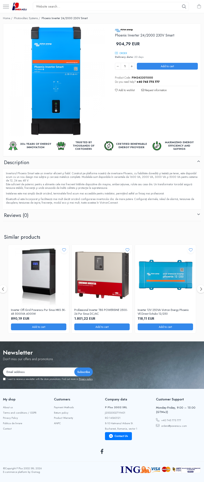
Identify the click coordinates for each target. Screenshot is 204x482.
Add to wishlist (126, 90)
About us (8, 407)
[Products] (6, 6)
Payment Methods (64, 407)
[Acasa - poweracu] (19, 7)
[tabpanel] (55, 81)
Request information (155, 90)
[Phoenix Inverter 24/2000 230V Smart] (55, 81)
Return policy (61, 413)
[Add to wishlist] (64, 249)
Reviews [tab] (16, 215)
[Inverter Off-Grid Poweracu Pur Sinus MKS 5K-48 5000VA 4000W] (38, 275)
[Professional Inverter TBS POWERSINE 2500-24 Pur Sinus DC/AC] (102, 275)
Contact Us (121, 436)
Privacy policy (86, 379)
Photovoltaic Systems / (27, 18)
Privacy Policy (10, 418)
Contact (7, 429)
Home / (8, 18)
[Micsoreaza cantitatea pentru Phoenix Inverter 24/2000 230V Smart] (118, 66)
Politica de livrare (12, 423)
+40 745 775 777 (170, 420)
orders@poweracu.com (173, 426)
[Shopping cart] (199, 6)
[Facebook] (102, 451)
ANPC (57, 423)
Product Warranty (63, 418)
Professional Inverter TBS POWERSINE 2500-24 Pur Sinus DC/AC (101, 311)
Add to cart (167, 66)
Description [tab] (16, 162)
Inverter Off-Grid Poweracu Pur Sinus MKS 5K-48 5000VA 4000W (38, 311)
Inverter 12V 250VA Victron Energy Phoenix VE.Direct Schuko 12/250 (163, 311)
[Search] (184, 6)
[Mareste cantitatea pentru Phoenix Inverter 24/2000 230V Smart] (132, 66)
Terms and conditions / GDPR (19, 413)
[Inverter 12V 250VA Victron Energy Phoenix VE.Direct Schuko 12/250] (165, 275)
